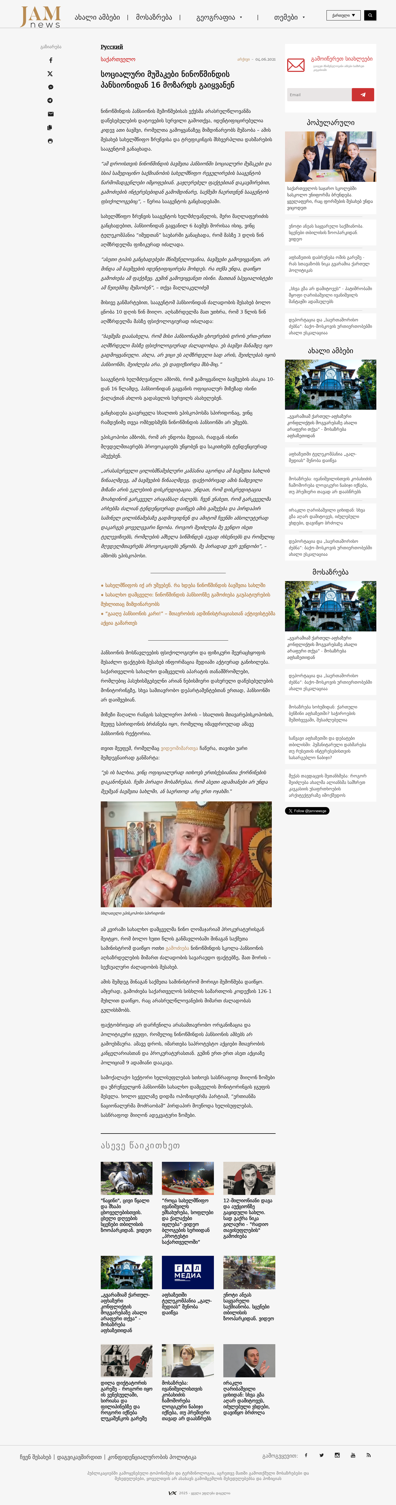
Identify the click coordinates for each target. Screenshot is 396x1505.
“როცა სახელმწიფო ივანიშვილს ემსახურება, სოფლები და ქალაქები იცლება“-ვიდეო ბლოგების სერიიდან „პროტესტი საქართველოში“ (187, 1221)
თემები (286, 17)
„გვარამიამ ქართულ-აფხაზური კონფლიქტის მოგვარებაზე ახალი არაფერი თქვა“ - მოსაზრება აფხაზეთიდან (125, 1312)
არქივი (245, 59)
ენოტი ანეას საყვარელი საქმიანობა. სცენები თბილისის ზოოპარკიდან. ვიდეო (248, 1307)
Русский (112, 47)
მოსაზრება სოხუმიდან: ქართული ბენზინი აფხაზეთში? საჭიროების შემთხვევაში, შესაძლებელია (323, 713)
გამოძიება (177, 948)
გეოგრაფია (215, 17)
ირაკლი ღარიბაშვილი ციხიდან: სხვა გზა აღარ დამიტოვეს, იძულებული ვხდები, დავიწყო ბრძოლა (246, 1398)
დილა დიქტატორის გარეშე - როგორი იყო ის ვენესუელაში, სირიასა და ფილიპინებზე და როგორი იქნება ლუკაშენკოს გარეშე (126, 1400)
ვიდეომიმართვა (179, 748)
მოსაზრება (154, 17)
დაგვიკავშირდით (79, 1457)
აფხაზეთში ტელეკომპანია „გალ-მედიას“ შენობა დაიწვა (187, 1304)
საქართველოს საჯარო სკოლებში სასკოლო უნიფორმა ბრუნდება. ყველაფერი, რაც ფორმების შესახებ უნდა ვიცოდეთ (330, 198)
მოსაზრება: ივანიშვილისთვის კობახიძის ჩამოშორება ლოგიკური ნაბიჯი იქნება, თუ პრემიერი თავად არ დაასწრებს (186, 1400)
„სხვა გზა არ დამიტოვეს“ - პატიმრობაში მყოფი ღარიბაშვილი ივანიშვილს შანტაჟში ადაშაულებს (330, 295)
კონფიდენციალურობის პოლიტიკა (152, 1457)
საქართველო (118, 59)
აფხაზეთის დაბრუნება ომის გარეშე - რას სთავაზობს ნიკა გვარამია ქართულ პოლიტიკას (329, 263)
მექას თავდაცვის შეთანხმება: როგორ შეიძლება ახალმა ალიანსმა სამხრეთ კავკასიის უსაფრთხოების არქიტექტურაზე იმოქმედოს (328, 785)
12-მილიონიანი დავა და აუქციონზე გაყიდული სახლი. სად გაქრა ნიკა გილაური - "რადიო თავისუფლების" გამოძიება (247, 1218)
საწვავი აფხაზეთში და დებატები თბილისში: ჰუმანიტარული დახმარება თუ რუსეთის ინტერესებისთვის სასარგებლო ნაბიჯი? (327, 747)
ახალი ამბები (97, 17)
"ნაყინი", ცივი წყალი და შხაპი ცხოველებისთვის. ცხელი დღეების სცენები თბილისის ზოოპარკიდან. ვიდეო (126, 1215)
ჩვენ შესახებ (35, 1457)
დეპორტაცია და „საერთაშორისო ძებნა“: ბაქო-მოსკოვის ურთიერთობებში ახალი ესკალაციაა (330, 326)
